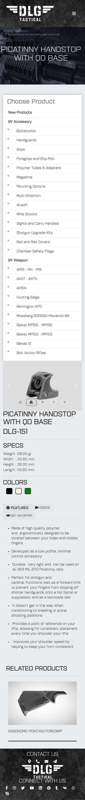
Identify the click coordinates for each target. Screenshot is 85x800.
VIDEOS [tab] (44, 507)
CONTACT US (42, 754)
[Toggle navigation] (74, 13)
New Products (20, 112)
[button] (9, 386)
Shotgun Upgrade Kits (35, 233)
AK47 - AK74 (27, 279)
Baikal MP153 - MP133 (34, 334)
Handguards (27, 140)
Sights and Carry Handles (38, 223)
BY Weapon (18, 260)
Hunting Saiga (28, 297)
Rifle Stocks (27, 214)
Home (7, 31)
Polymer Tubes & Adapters (39, 168)
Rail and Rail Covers (33, 242)
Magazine (24, 177)
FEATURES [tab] (19, 508)
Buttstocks (26, 131)
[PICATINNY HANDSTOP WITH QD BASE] (42, 386)
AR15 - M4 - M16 (29, 269)
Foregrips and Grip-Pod (44, 34)
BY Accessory (17, 34)
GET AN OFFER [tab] (21, 515)
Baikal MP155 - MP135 (34, 325)
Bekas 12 (24, 344)
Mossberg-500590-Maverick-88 (43, 316)
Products (21, 31)
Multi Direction (28, 196)
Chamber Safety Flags (35, 251)
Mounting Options (31, 186)
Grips (21, 149)
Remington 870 (29, 306)
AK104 (21, 288)
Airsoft (22, 205)
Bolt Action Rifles (31, 353)
